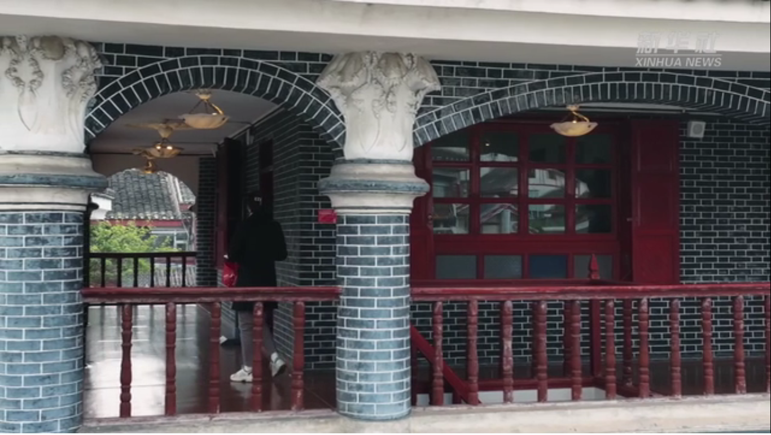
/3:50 (44, 423)
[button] (9, 424)
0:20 (29, 423)
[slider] (731, 422)
